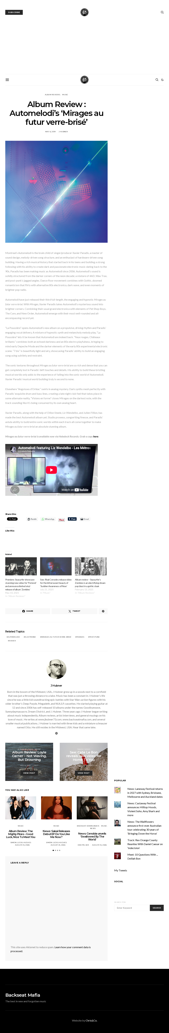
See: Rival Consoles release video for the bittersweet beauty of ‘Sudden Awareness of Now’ (56, 583)
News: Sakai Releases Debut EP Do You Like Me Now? (56, 834)
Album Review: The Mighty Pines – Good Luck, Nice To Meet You (20, 834)
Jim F (36, 765)
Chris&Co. (91, 1020)
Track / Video (83, 749)
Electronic (30, 637)
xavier (12, 641)
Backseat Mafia (22, 995)
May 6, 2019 (50, 132)
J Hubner (63, 132)
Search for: (120, 902)
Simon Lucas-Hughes (20, 842)
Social (118, 881)
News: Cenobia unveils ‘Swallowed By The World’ (92, 836)
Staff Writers (90, 765)
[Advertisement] (84, 49)
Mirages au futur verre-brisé (56, 637)
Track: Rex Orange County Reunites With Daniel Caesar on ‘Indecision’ (145, 843)
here (95, 436)
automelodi (14, 637)
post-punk (94, 637)
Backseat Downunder (88, 826)
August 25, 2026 (22, 845)
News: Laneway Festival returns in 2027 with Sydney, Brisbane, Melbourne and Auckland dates (145, 792)
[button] (162, 79)
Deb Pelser (83, 845)
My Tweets (120, 870)
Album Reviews (52, 95)
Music (65, 95)
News (93, 828)
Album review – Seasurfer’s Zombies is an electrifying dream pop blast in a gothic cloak (90, 583)
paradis (80, 637)
